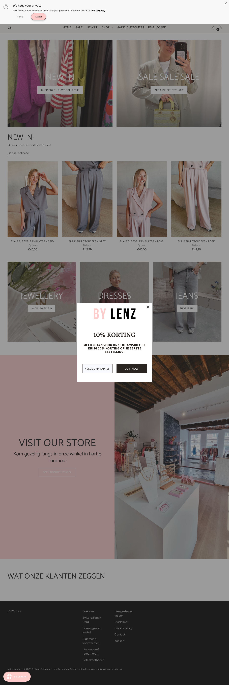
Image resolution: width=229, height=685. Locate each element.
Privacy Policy (98, 10)
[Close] (225, 3)
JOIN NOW (131, 369)
